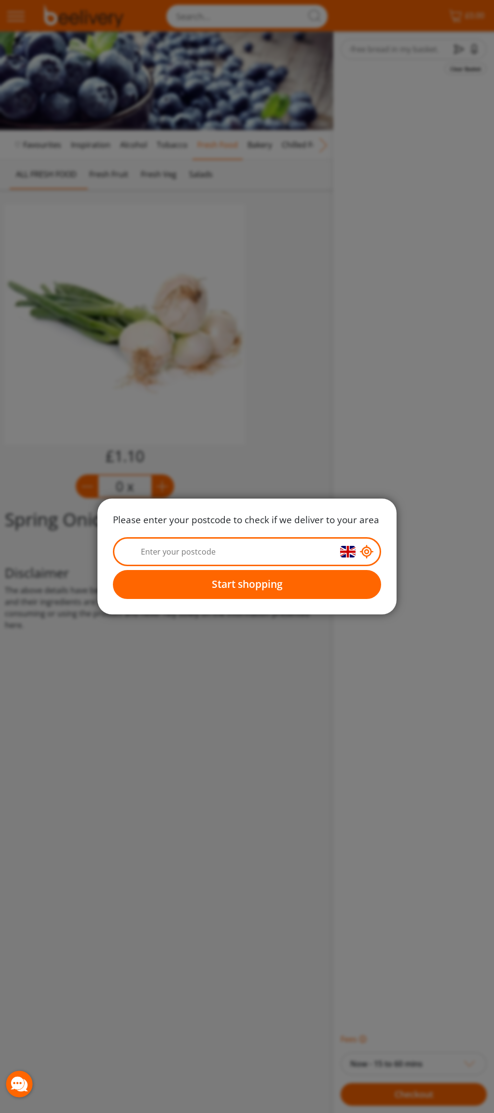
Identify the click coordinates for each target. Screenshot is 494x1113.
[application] (19, 1084)
